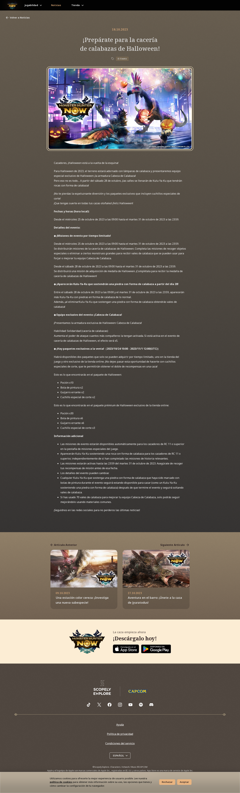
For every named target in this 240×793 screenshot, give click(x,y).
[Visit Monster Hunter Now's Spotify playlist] (141, 704)
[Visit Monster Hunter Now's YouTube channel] (130, 705)
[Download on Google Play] (156, 648)
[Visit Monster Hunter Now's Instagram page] (120, 705)
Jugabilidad (31, 5)
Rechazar (167, 782)
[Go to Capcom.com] (138, 691)
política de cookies (61, 782)
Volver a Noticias (20, 17)
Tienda (75, 5)
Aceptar (184, 782)
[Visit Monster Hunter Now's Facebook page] (110, 705)
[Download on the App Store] (126, 648)
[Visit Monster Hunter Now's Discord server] (151, 704)
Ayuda (120, 724)
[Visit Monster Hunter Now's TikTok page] (89, 705)
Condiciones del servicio (120, 743)
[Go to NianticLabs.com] (102, 687)
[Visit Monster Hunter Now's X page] (99, 705)
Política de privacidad (120, 734)
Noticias (56, 5)
